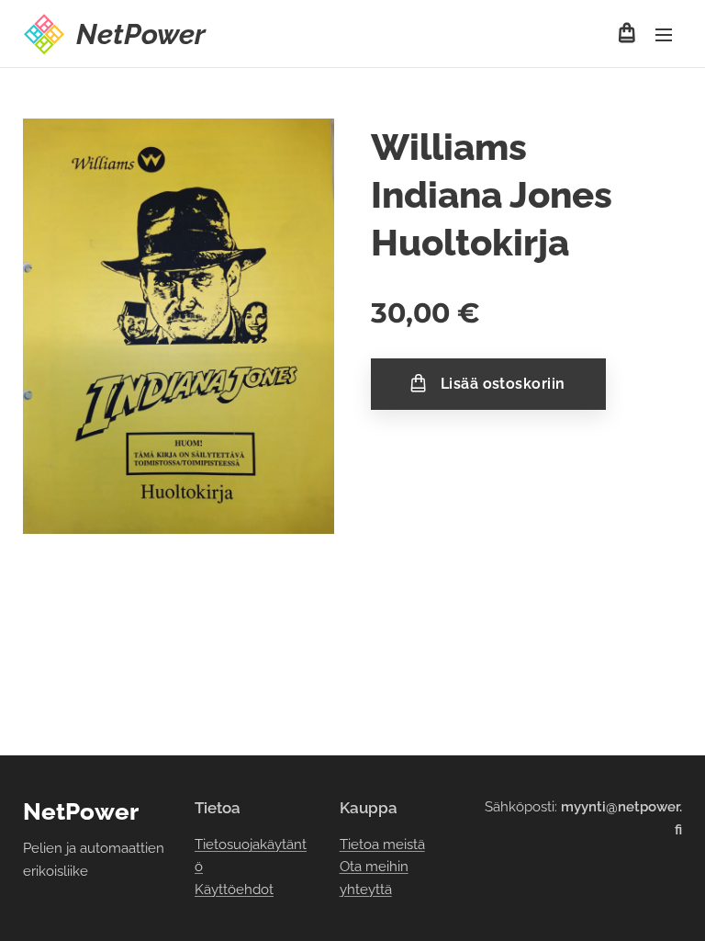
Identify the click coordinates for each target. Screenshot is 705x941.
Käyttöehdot (234, 889)
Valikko (663, 34)
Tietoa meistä (382, 844)
